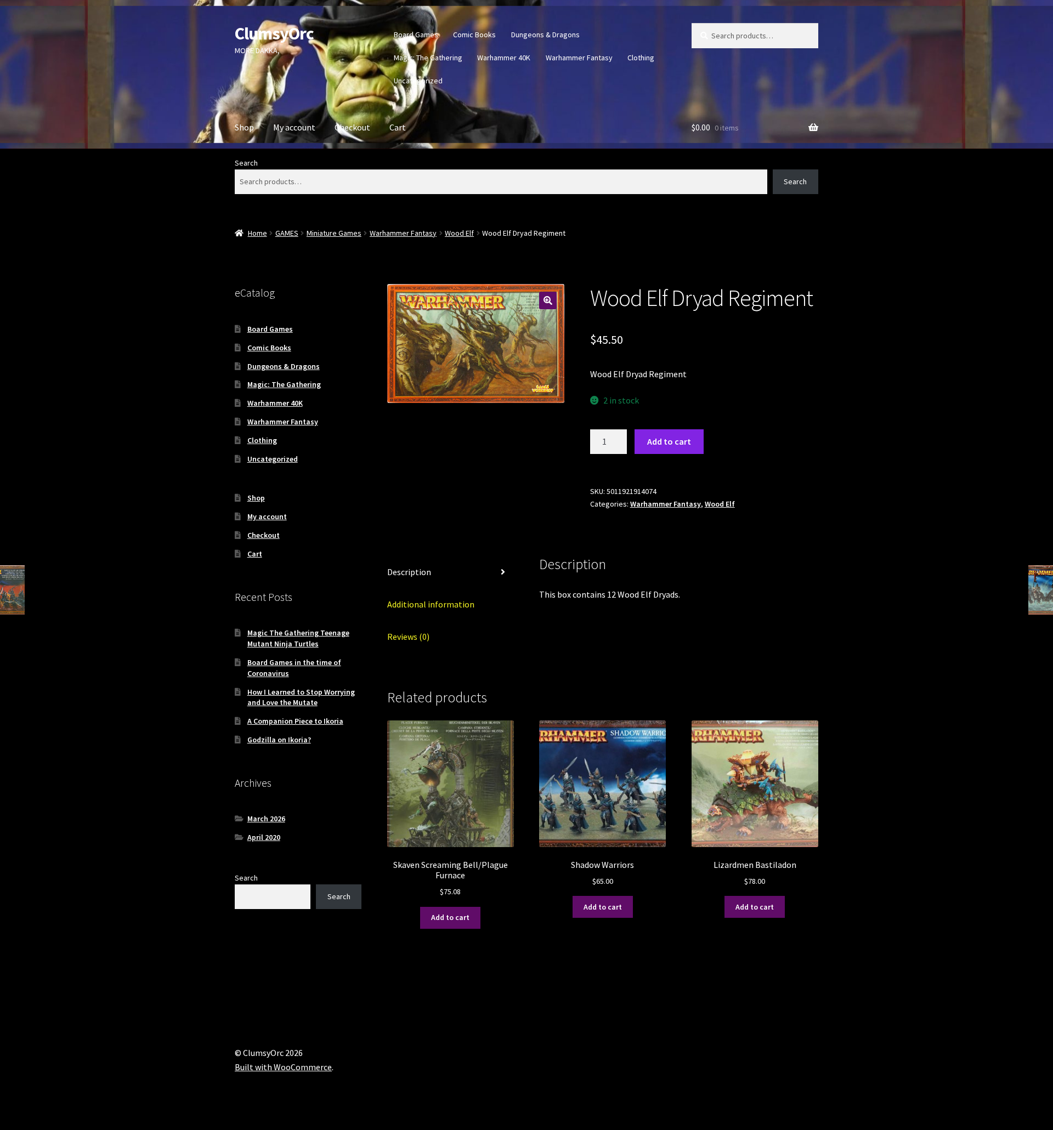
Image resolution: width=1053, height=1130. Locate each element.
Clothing (640, 58)
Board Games (416, 34)
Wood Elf (459, 233)
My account (294, 127)
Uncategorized (418, 81)
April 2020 (263, 837)
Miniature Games (334, 233)
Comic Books (474, 34)
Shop (244, 127)
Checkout (352, 127)
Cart (397, 127)
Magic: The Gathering (428, 58)
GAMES (286, 233)
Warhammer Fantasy (579, 58)
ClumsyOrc (274, 33)
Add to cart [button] (450, 917)
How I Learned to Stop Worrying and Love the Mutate (301, 697)
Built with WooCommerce (283, 1066)
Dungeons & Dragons (545, 34)
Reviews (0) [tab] (408, 636)
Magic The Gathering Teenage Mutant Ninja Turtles (298, 638)
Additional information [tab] (430, 604)
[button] (548, 300)
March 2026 (266, 819)
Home (257, 233)
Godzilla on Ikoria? (279, 740)
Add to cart (669, 441)
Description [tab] (409, 571)
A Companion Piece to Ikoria (295, 721)
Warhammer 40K (503, 58)
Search (246, 163)
